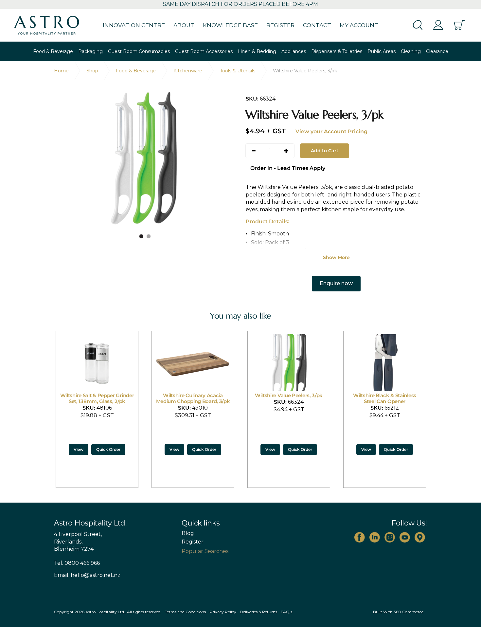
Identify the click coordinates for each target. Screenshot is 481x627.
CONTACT (317, 25)
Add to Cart (324, 151)
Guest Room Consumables (139, 51)
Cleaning (411, 51)
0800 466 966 (82, 563)
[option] (144, 158)
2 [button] (149, 236)
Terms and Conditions (185, 611)
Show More (336, 257)
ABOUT (183, 25)
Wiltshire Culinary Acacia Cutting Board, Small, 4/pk (413, 398)
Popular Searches (205, 551)
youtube (404, 537)
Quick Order (136, 449)
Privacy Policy (222, 611)
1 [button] (141, 236)
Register (193, 541)
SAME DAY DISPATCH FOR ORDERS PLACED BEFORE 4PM (240, 4)
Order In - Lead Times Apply (287, 168)
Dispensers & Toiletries (336, 51)
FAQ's (286, 611)
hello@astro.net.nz (95, 575)
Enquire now (336, 283)
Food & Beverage (53, 51)
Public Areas (381, 51)
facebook (359, 537)
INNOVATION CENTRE (134, 25)
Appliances (293, 51)
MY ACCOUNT (359, 25)
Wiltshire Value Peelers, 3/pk (221, 395)
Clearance (437, 51)
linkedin (374, 537)
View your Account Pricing (331, 131)
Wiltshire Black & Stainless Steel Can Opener (316, 398)
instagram (389, 537)
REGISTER (280, 25)
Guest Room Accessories (204, 51)
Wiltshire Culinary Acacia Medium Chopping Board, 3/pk (125, 398)
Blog (188, 533)
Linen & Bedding (257, 51)
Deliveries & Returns (258, 611)
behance (419, 537)
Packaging (90, 51)
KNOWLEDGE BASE (230, 25)
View (107, 449)
